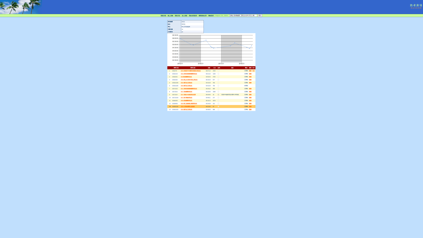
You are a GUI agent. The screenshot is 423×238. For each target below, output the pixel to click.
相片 (253, 70)
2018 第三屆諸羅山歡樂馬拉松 (189, 103)
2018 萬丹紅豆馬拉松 (186, 109)
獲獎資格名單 (203, 15)
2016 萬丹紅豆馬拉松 (186, 82)
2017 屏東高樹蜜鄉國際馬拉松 (189, 88)
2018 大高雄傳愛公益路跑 (188, 106)
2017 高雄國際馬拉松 (186, 91)
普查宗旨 (177, 15)
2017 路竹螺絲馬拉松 (186, 97)
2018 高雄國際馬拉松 (186, 100)
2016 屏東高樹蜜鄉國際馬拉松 (189, 73)
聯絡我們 (211, 15)
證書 (250, 70)
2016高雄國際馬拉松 (186, 76)
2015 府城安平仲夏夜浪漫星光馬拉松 (191, 70)
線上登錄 (170, 15)
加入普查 (184, 15)
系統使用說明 (193, 15)
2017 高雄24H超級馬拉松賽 (188, 94)
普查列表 (163, 15)
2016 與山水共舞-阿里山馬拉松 (189, 79)
